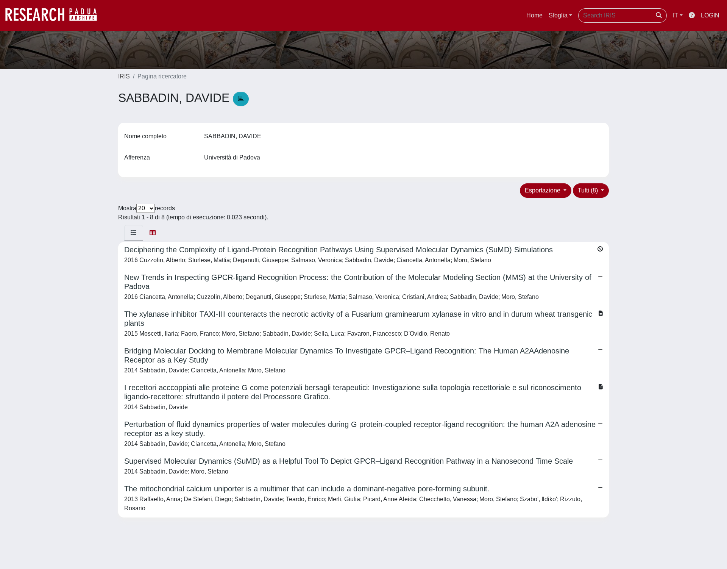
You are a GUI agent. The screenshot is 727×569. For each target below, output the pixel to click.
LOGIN (710, 15)
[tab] (133, 233)
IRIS (124, 76)
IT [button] (675, 15)
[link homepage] (55, 16)
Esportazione (543, 190)
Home (534, 15)
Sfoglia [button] (558, 15)
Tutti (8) (588, 190)
